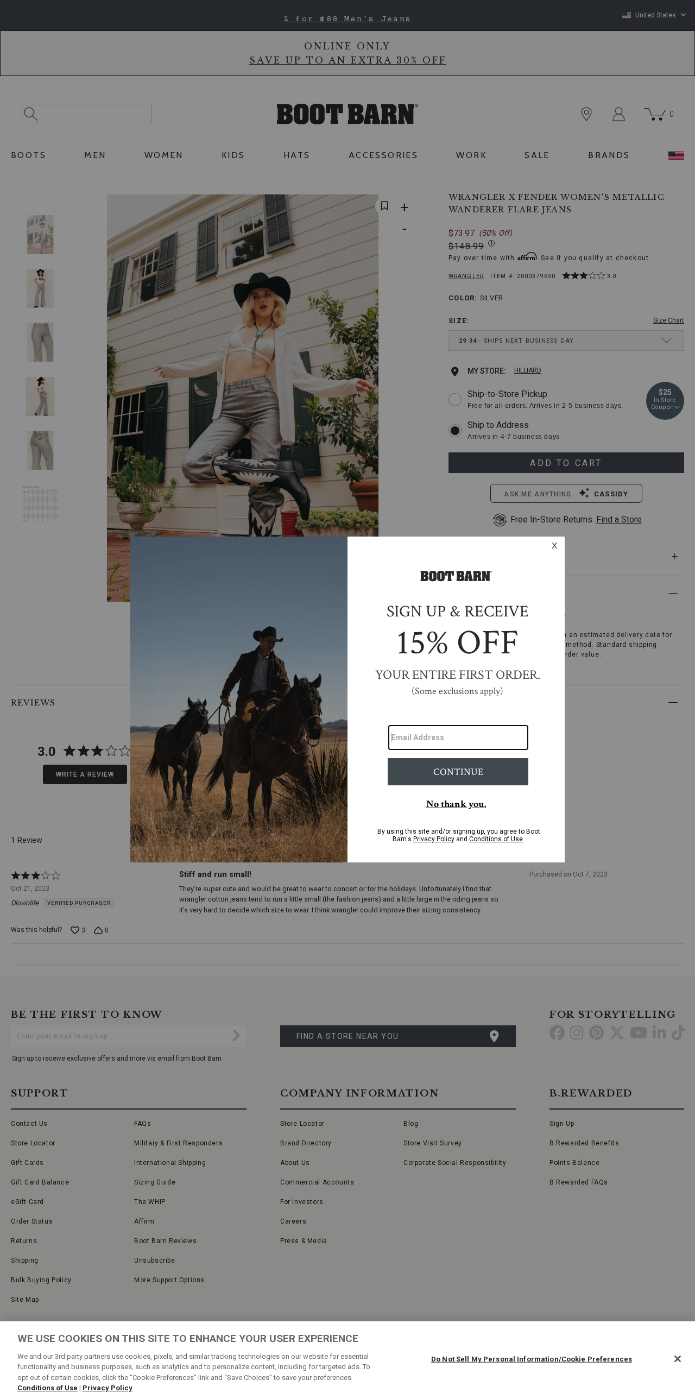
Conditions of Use (47, 1388)
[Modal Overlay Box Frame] (347, 699)
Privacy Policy (107, 1388)
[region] (347, 1360)
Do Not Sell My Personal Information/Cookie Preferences (531, 1359)
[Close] (678, 1359)
